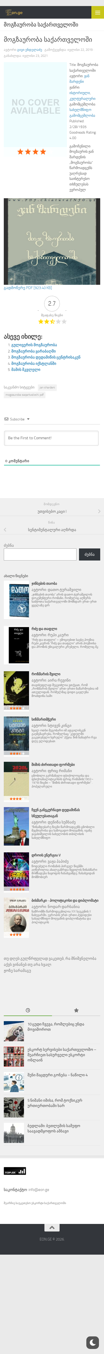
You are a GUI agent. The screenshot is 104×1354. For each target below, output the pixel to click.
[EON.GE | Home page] (17, 12)
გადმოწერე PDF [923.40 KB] (28, 288)
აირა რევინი (59, 680)
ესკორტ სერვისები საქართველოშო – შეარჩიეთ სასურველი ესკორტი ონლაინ (62, 1054)
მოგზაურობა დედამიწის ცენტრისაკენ (46, 357)
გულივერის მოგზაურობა (34, 345)
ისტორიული (79, 93)
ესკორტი (37, 1203)
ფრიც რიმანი (60, 771)
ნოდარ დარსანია (64, 906)
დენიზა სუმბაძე (62, 822)
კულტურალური (82, 99)
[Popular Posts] (76, 1010)
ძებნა (9, 545)
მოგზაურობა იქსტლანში (33, 363)
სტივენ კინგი (59, 725)
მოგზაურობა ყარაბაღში (33, 351)
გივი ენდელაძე (29, 50)
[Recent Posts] (28, 1010)
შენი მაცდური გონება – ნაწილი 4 (58, 1075)
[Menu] (97, 12)
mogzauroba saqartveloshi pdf (25, 394)
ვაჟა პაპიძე (58, 861)
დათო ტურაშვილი (64, 589)
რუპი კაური (58, 635)
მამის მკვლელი (25, 369)
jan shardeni (47, 387)
